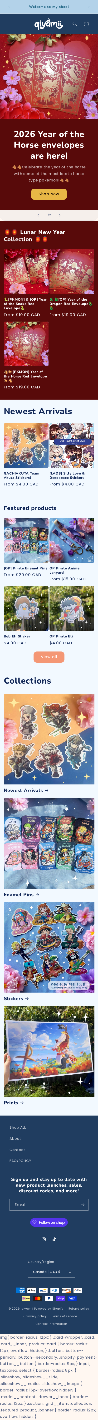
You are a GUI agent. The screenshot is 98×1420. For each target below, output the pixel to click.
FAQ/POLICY (20, 1160)
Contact (17, 1149)
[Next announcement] (89, 7)
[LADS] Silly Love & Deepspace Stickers (67, 475)
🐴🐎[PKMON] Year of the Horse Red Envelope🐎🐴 (25, 376)
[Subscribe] (82, 1205)
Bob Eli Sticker (17, 636)
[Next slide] (59, 215)
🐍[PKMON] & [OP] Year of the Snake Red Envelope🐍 (25, 303)
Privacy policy (36, 1316)
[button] (10, 23)
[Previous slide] (38, 215)
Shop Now (49, 194)
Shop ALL (18, 1127)
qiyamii (27, 1309)
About (15, 1138)
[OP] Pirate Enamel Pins (26, 568)
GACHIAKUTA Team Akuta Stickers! (21, 475)
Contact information (51, 1324)
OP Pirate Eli (61, 636)
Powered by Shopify (49, 1309)
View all (49, 657)
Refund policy (79, 1309)
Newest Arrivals (23, 791)
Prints (11, 1103)
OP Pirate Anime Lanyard (64, 570)
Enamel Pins (19, 895)
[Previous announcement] (9, 7)
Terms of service (64, 1316)
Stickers (13, 999)
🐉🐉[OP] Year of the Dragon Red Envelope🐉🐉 (71, 303)
